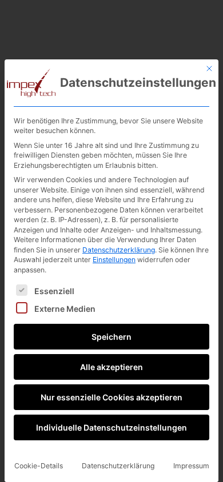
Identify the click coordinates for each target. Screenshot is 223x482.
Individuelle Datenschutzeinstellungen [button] (111, 427)
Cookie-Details (38, 465)
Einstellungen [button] (114, 259)
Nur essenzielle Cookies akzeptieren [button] (111, 397)
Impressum (191, 465)
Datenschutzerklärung (118, 250)
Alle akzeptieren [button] (111, 367)
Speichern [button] (111, 337)
